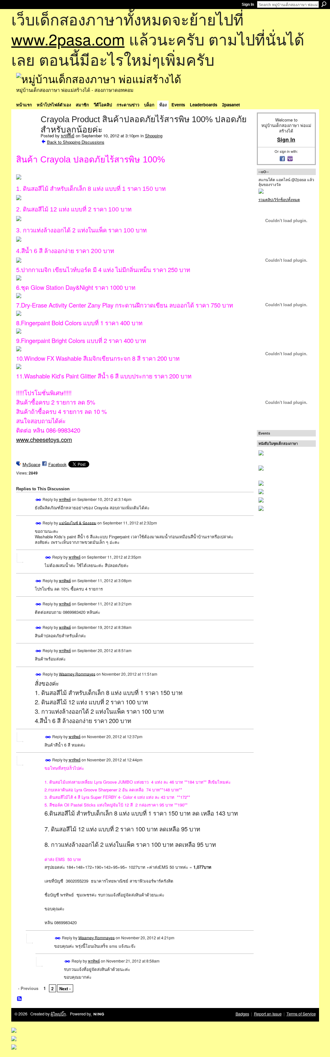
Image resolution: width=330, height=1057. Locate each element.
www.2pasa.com (68, 39)
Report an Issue (268, 1014)
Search (323, 4)
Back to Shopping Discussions (75, 142)
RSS (20, 999)
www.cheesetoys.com (44, 439)
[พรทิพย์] (26, 132)
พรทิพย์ (67, 135)
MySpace (31, 464)
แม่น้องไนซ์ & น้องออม (77, 522)
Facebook (57, 464)
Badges (242, 1014)
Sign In (248, 4)
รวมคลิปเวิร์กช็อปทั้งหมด (279, 199)
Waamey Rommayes (77, 673)
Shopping (153, 135)
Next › (65, 988)
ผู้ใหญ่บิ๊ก (58, 1014)
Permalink (38, 500)
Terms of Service (301, 1014)
